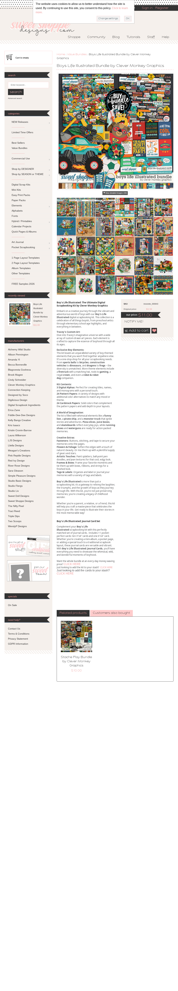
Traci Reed (14, 511)
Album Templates (21, 268)
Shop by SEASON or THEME (27, 174)
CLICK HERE (72, 564)
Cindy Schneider (17, 379)
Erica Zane (14, 410)
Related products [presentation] (73, 613)
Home (61, 54)
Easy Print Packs (21, 195)
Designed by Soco (18, 395)
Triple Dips (14, 516)
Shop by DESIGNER (23, 169)
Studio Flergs (15, 485)
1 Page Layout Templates (26, 257)
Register (161, 8)
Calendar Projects (21, 226)
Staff (151, 37)
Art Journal (18, 242)
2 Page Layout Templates (26, 263)
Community (96, 37)
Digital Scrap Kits (21, 184)
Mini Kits (16, 189)
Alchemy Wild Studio (19, 349)
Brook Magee (15, 374)
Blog (116, 37)
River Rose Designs (19, 465)
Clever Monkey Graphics (21, 384)
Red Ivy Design (16, 460)
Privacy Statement (18, 638)
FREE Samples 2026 (23, 283)
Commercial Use (21, 158)
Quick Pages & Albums (24, 231)
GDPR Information (18, 643)
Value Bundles (77, 54)
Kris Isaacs (14, 425)
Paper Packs (19, 200)
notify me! (130, 321)
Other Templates (21, 273)
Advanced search (15, 98)
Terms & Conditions (18, 633)
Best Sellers (18, 142)
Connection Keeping (19, 389)
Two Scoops (14, 521)
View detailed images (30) (116, 193)
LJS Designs (15, 440)
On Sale (12, 605)
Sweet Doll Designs (18, 496)
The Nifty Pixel (16, 506)
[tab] (73, 613)
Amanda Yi (14, 359)
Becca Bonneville (17, 364)
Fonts (15, 216)
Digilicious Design (17, 400)
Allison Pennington (18, 354)
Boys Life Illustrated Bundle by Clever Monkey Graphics (40, 312)
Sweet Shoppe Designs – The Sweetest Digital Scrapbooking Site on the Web (45, 27)
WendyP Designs (17, 526)
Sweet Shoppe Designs (21, 501)
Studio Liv (13, 490)
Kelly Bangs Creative (19, 420)
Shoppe (74, 37)
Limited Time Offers (22, 132)
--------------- (18, 127)
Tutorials (133, 37)
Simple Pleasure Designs (21, 475)
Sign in (147, 8)
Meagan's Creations (19, 450)
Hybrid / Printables (22, 221)
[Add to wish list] (154, 331)
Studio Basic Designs (19, 480)
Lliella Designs (16, 445)
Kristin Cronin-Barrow (19, 430)
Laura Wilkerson (17, 435)
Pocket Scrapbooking (23, 247)
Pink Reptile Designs (19, 455)
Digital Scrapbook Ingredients (24, 405)
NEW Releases (20, 122)
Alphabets (17, 210)
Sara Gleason (15, 470)
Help (165, 37)
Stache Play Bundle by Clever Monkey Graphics (76, 661)
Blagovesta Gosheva (19, 369)
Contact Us (14, 628)
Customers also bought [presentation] (111, 613)
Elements (17, 205)
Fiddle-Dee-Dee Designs (21, 415)
